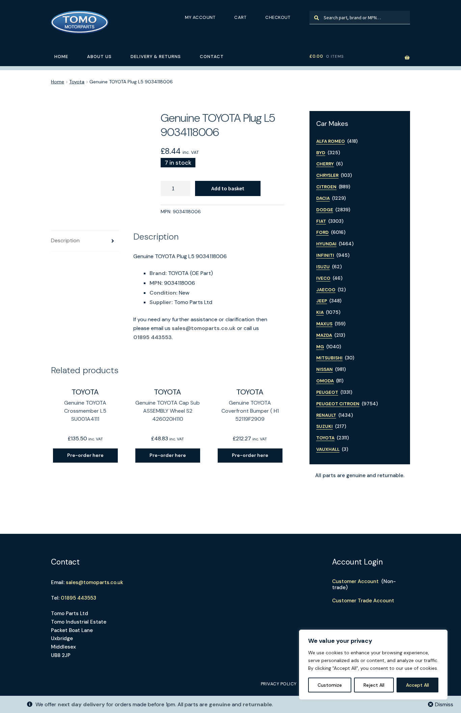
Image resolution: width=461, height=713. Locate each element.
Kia (320, 312)
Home (61, 56)
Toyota (76, 82)
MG (320, 347)
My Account (200, 17)
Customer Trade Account (363, 600)
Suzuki (324, 426)
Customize (330, 685)
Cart (240, 17)
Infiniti (325, 255)
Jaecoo (325, 290)
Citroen (326, 187)
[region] (373, 665)
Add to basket (227, 188)
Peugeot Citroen (337, 404)
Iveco (323, 278)
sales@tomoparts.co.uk (204, 328)
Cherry (325, 164)
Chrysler (327, 175)
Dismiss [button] (444, 704)
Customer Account (355, 581)
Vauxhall (328, 449)
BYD (320, 153)
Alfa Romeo (330, 141)
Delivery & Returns (156, 56)
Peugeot (327, 392)
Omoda (325, 381)
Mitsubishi (329, 358)
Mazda (324, 335)
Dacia (323, 198)
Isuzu (323, 267)
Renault (326, 415)
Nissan (324, 369)
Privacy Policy (279, 684)
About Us (99, 56)
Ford (322, 232)
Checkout (277, 17)
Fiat (321, 221)
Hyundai (326, 244)
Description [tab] (65, 240)
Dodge (324, 210)
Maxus (324, 324)
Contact (212, 56)
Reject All (373, 685)
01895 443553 (152, 337)
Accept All (417, 685)
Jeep (321, 301)
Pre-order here (85, 455)
